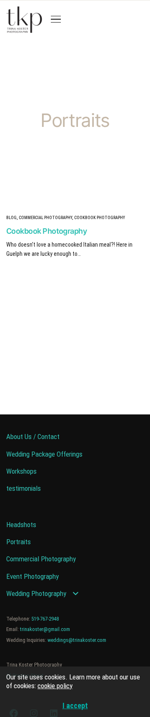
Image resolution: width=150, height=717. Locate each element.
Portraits (18, 542)
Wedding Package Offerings (44, 454)
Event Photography (32, 576)
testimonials (23, 488)
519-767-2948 (45, 619)
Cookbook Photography (46, 231)
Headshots (21, 524)
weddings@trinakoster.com (77, 640)
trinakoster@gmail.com (45, 629)
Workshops (21, 471)
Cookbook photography (99, 217)
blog (11, 217)
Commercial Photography (45, 217)
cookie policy (55, 686)
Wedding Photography (36, 593)
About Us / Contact (33, 436)
